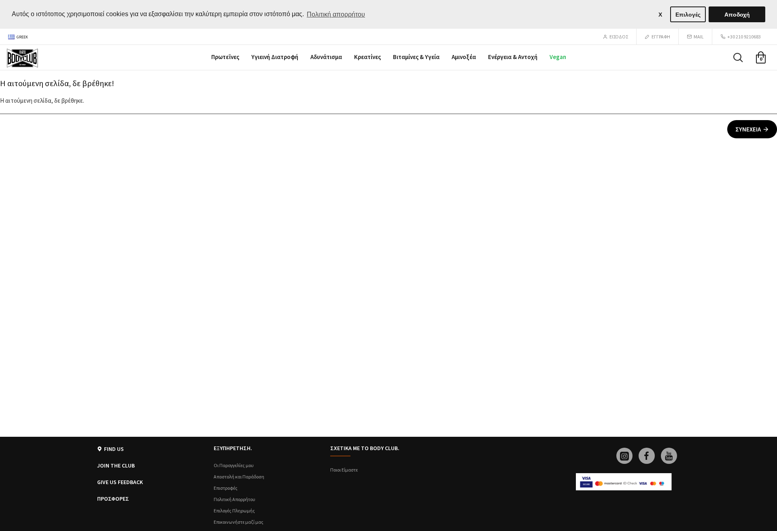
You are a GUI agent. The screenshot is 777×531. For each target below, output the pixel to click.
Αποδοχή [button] (737, 14)
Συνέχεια (748, 129)
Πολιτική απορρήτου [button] (336, 14)
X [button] (660, 14)
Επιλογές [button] (688, 14)
